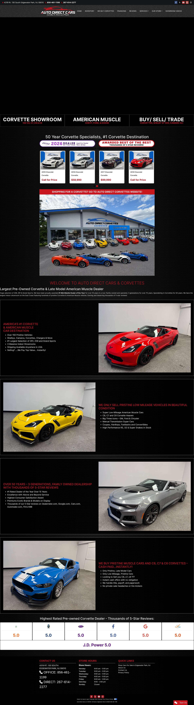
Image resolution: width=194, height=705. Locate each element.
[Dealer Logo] (58, 11)
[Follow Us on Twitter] (179, 2)
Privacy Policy (123, 673)
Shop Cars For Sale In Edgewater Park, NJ (134, 665)
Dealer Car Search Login (83, 699)
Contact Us (122, 670)
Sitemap (100, 699)
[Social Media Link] (190, 2)
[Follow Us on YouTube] (183, 2)
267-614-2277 (69, 2)
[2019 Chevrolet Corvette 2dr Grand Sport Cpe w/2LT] (141, 160)
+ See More (151, 149)
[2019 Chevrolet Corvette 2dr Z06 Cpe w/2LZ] (52, 160)
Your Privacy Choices (108, 699)
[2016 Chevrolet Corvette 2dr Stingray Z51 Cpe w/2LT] (82, 160)
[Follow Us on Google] (187, 2)
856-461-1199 (53, 2)
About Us (121, 668)
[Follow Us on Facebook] (175, 2)
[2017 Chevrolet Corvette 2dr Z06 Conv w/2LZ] (111, 160)
